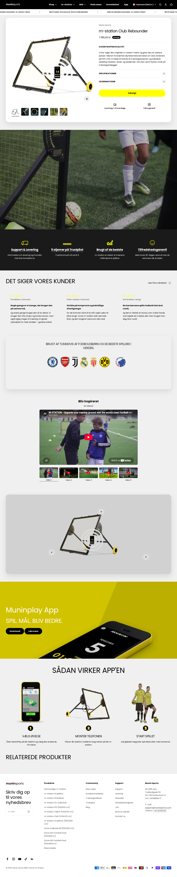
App (126, 4)
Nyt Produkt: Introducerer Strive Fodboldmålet (19, 12)
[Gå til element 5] (54, 112)
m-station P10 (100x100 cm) (57, 807)
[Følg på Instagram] (13, 859)
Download (15, 631)
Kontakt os (120, 816)
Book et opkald (122, 811)
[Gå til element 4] (44, 112)
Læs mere (33, 631)
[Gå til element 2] (25, 112)
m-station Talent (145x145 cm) (58, 811)
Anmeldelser (112, 4)
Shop (51, 4)
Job (117, 807)
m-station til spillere (53, 793)
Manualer (119, 798)
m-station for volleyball (55, 802)
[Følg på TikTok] (25, 859)
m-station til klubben (54, 798)
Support (119, 789)
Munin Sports (105, 25)
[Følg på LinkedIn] (32, 859)
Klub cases (95, 4)
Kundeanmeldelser (95, 793)
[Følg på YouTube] (19, 859)
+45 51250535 (159, 810)
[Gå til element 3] (35, 112)
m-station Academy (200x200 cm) (58, 822)
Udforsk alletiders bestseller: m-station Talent (77, 12)
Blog (88, 807)
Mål (81, 4)
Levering (119, 793)
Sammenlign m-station (55, 789)
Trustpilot (90, 802)
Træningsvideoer (94, 798)
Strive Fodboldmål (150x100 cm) (59, 828)
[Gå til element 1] (15, 112)
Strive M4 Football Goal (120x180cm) (55, 834)
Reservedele (50, 848)
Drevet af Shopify (36, 868)
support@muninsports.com (158, 807)
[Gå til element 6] (63, 112)
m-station (66, 4)
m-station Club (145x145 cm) (58, 816)
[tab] (48, 474)
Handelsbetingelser (124, 802)
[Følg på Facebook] (7, 859)
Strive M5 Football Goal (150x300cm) (55, 842)
